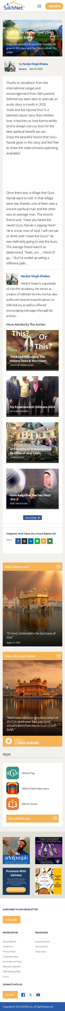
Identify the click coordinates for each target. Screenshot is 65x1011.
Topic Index (40, 951)
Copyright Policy (10, 956)
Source (23, 68)
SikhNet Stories (29, 803)
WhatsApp (37, 541)
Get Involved (41, 946)
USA (54, 533)
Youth (20, 533)
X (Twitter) (24, 541)
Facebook (18, 541)
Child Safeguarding (12, 971)
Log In (6, 976)
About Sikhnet (9, 941)
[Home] (13, 5)
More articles (31, 517)
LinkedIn (31, 541)
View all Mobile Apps (19, 818)
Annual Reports (42, 941)
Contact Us (8, 946)
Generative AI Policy (12, 961)
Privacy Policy (9, 951)
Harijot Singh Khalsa (35, 64)
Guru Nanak (37, 533)
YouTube (38, 994)
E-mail (44, 541)
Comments (50, 541)
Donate (54, 6)
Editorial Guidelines (12, 966)
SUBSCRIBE (12, 919)
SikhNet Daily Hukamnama (35, 788)
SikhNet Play (28, 773)
